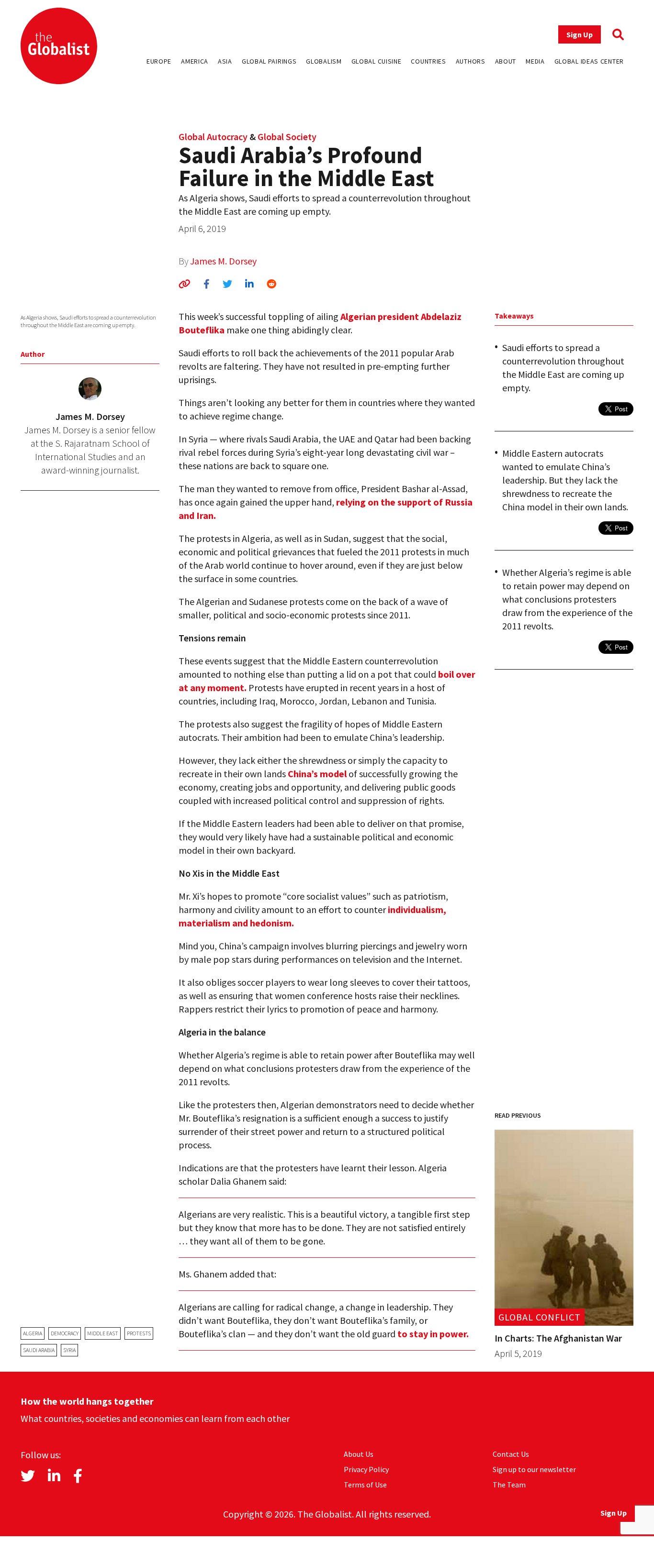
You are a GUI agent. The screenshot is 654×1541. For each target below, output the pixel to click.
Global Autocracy (213, 137)
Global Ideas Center (589, 61)
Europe (159, 61)
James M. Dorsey (223, 261)
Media (535, 61)
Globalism (323, 61)
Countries (428, 61)
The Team (509, 1484)
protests (139, 1333)
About (506, 61)
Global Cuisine (376, 61)
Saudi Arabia (39, 1350)
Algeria (32, 1333)
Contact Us (511, 1454)
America (194, 61)
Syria (69, 1350)
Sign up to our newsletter (534, 1469)
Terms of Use (365, 1484)
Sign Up (579, 34)
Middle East (102, 1333)
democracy (65, 1333)
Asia (225, 61)
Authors (470, 61)
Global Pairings (269, 61)
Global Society (287, 137)
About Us (358, 1454)
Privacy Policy (366, 1469)
